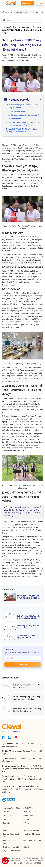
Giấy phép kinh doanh (11, 851)
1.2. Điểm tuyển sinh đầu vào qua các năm (24, 115)
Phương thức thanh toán (10, 841)
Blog (4, 830)
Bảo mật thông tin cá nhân (11, 835)
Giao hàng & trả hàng (31, 834)
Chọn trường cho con (23, 27)
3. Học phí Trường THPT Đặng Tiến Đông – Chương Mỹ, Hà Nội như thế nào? (22, 130)
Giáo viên (6, 823)
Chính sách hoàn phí (11, 847)
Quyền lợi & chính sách (32, 840)
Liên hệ (26, 847)
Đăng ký (39, 3)
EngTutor (26, 819)
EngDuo (6, 819)
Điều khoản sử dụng (31, 830)
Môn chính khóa (21, 12)
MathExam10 (28, 815)
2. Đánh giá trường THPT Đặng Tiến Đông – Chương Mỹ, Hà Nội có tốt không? (22, 123)
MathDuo (6, 812)
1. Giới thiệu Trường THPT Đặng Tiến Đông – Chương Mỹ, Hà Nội (23, 106)
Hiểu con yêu (7, 27)
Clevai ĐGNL (7, 815)
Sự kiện (26, 823)
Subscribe (23, 664)
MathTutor (27, 812)
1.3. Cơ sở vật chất (14, 119)
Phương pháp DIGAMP (24, 808)
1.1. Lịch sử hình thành (16, 111)
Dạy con (35, 12)
